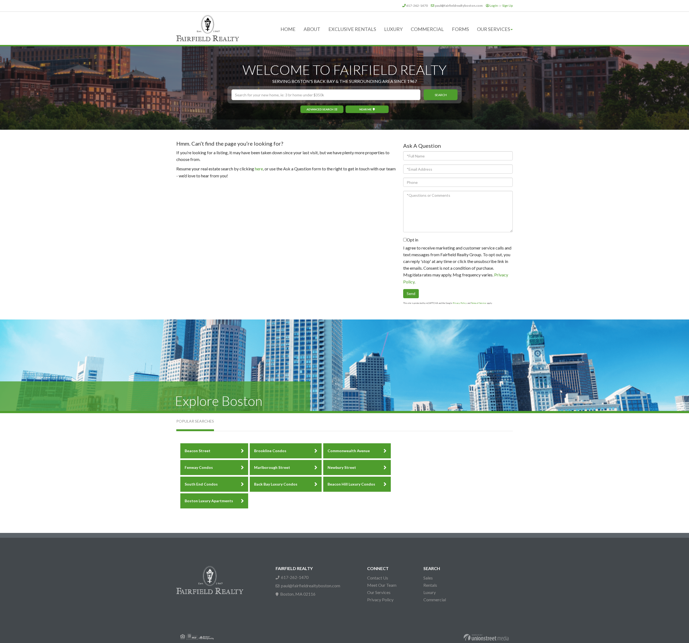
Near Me (365, 109)
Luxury (429, 592)
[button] (441, 94)
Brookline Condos (270, 450)
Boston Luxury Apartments (209, 500)
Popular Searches (195, 421)
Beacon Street (197, 450)
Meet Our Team (381, 585)
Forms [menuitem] (460, 29)
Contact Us (377, 577)
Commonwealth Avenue (349, 450)
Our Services (379, 592)
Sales (428, 577)
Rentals (430, 585)
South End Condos (201, 484)
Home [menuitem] (288, 29)
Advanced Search (320, 109)
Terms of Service (478, 303)
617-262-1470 (417, 5)
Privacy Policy (460, 303)
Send (411, 293)
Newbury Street (342, 467)
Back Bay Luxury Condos (275, 484)
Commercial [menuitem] (427, 29)
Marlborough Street (272, 467)
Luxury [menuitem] (393, 29)
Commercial (434, 599)
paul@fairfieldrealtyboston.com (459, 5)
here (259, 168)
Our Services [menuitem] (493, 29)
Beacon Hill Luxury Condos (351, 484)
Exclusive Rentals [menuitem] (352, 29)
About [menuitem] (312, 29)
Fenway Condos (199, 467)
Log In (494, 5)
